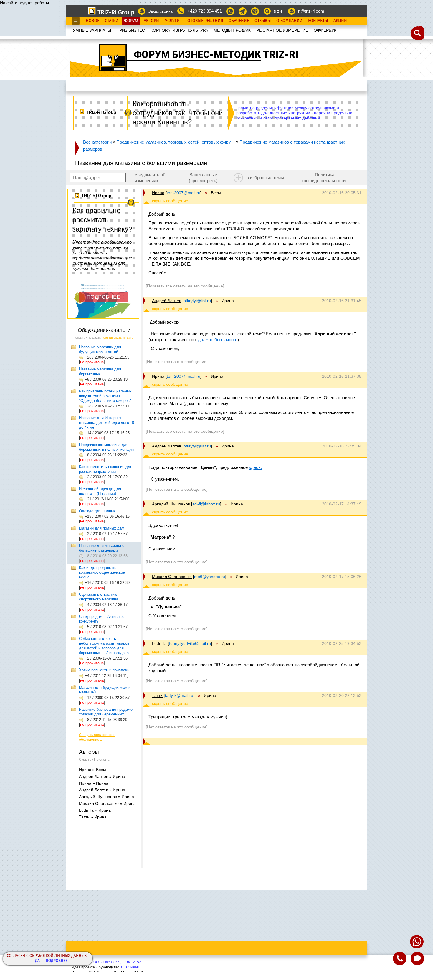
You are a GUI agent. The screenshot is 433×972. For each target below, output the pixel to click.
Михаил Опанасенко (172, 576)
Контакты (318, 21)
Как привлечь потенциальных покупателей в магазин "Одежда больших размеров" (105, 396)
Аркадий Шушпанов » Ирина (106, 796)
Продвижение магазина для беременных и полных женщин (106, 447)
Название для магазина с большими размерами (101, 547)
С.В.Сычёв (130, 967)
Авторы (151, 21)
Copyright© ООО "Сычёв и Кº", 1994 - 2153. (107, 962)
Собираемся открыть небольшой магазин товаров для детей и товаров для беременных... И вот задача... (105, 645)
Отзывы (262, 21)
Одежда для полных (97, 511)
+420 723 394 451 (204, 11)
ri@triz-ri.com (311, 11)
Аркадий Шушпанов (171, 504)
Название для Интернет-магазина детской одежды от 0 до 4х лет (106, 423)
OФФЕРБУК (325, 30)
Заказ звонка (160, 11)
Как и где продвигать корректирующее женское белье (102, 572)
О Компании (289, 21)
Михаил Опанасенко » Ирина (107, 803)
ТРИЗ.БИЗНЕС (131, 30)
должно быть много (217, 339)
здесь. (255, 467)
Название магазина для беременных (100, 371)
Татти (157, 695)
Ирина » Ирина (93, 783)
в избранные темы (265, 177)
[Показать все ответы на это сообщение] (185, 286)
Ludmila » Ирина (95, 810)
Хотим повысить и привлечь (104, 670)
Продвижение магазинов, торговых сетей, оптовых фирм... (175, 141)
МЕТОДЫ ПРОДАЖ (232, 30)
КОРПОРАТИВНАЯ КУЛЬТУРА (179, 30)
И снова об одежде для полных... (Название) (100, 491)
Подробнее (56, 961)
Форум (131, 21)
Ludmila (159, 643)
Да (37, 961)
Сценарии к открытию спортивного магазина (98, 596)
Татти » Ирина (93, 817)
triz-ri (278, 11)
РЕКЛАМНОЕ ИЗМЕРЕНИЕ (282, 30)
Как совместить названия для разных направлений (105, 469)
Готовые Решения (204, 21)
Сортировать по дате (118, 337)
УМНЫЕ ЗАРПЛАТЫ (92, 30)
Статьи (111, 21)
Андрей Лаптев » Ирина (102, 776)
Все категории (97, 141)
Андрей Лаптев (166, 300)
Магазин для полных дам (101, 528)
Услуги (172, 21)
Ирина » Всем (92, 769)
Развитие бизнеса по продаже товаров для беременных (106, 711)
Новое (92, 21)
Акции (340, 21)
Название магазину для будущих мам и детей (100, 349)
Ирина (158, 192)
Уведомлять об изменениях (150, 177)
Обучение (239, 21)
